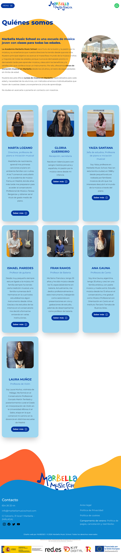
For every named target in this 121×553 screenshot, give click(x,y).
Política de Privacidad (91, 510)
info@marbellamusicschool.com (19, 510)
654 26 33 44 (8, 505)
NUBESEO (41, 534)
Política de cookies (90, 515)
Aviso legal (85, 505)
